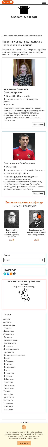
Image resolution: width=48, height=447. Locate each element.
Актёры (6, 319)
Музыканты (8, 352)
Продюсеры (8, 373)
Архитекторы (9, 325)
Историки (7, 337)
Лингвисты (8, 346)
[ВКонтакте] (8, 273)
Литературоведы (11, 349)
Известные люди (24, 17)
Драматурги (8, 331)
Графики (7, 328)
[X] (14, 273)
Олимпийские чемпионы (14, 355)
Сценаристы (8, 388)
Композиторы (9, 343)
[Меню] (44, 2)
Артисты (7, 322)
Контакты (24, 422)
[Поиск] (43, 260)
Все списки (8, 409)
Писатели (7, 364)
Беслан (41, 170)
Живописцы (8, 334)
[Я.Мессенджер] (4, 273)
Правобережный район (29, 99)
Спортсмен (10, 173)
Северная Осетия (16, 35)
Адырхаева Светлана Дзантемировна (15, 91)
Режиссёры (8, 382)
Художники (8, 403)
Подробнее (38, 124)
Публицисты (8, 379)
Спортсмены (9, 385)
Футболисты (8, 397)
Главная (5, 35)
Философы (8, 394)
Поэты (6, 370)
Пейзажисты (8, 361)
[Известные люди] (24, 14)
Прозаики (7, 376)
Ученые (6, 391)
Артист (8, 104)
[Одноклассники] (11, 273)
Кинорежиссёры (10, 340)
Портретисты (9, 367)
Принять (24, 443)
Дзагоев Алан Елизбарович (19, 163)
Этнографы (8, 406)
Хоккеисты (8, 400)
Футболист (22, 173)
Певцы (6, 358)
